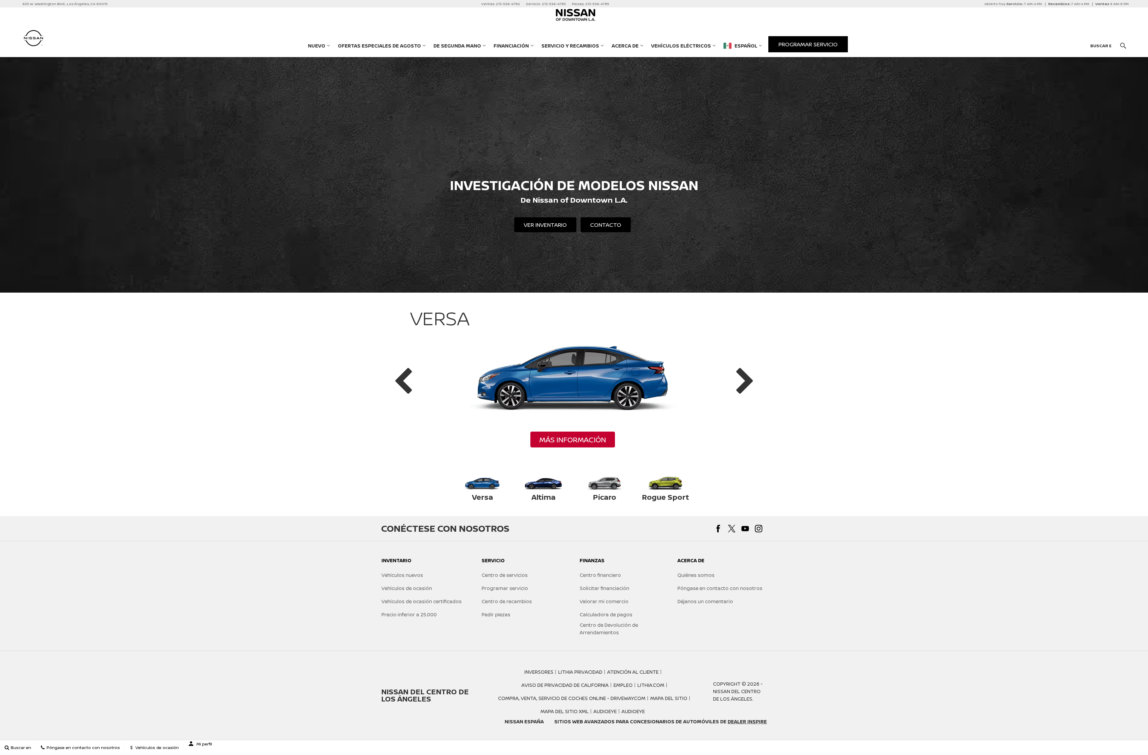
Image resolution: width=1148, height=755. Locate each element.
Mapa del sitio (668, 698)
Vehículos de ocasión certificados (421, 601)
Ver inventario (545, 224)
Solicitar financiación (604, 588)
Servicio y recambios (570, 45)
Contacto (605, 224)
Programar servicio (505, 588)
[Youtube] (745, 528)
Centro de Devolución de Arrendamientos (609, 629)
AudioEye (605, 711)
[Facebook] (718, 528)
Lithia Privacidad (580, 672)
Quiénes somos (696, 575)
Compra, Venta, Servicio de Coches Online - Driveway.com (571, 698)
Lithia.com (650, 685)
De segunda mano (457, 45)
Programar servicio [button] (808, 44)
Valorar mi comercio (604, 601)
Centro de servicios (505, 575)
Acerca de (625, 45)
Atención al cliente (633, 672)
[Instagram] (758, 528)
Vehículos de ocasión (406, 588)
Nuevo (316, 45)
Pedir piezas (496, 614)
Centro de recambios (507, 601)
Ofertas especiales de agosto (379, 45)
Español (746, 45)
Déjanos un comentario (705, 601)
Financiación (511, 45)
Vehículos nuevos (402, 575)
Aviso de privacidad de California (565, 685)
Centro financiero (600, 575)
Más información (572, 439)
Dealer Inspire (747, 721)
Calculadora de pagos (606, 614)
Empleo (623, 685)
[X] (731, 528)
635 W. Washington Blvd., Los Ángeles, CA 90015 (65, 3)
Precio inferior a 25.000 (409, 614)
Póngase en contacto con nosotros (719, 588)
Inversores (538, 672)
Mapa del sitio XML (565, 711)
